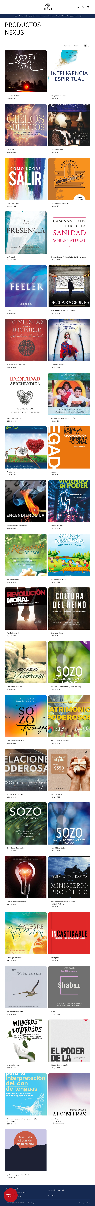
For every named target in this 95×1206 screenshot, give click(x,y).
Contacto (51, 1195)
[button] (77, 45)
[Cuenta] (82, 6)
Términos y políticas (84, 1203)
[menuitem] (80, 16)
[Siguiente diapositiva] (86, 71)
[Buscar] (77, 6)
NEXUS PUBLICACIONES (16, 1203)
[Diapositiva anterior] (51, 71)
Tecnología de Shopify (29, 1203)
